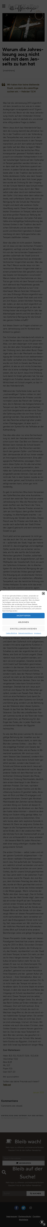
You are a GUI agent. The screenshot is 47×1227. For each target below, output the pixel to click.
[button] (43, 593)
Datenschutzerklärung (25, 633)
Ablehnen (23, 622)
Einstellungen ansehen (23, 629)
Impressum (37, 633)
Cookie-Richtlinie (11, 633)
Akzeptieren (23, 616)
